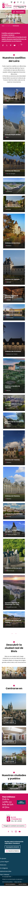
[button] (21, 2)
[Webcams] (11, 2)
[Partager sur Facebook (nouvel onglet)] (3, 45)
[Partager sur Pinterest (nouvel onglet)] (10, 45)
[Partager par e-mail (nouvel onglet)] (14, 45)
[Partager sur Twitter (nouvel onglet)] (6, 45)
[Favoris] (18, 2)
